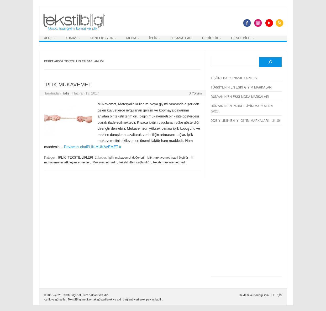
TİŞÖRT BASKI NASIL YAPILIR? (234, 78)
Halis (65, 93)
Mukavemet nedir (104, 162)
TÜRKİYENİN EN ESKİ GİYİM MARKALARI (241, 87)
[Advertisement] (246, 203)
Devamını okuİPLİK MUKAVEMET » (92, 147)
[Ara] (270, 62)
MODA (131, 38)
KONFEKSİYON (102, 38)
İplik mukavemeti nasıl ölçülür (167, 157)
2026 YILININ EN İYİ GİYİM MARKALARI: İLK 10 (245, 120)
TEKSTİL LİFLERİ (80, 157)
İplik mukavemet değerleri (126, 157)
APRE (48, 38)
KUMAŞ (71, 38)
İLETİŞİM (276, 295)
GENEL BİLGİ (241, 38)
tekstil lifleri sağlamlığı (134, 162)
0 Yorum (195, 93)
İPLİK (153, 38)
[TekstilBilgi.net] (74, 22)
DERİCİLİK (210, 38)
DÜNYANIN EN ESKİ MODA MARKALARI (240, 97)
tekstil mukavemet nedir (169, 162)
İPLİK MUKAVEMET (67, 85)
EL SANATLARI (181, 38)
